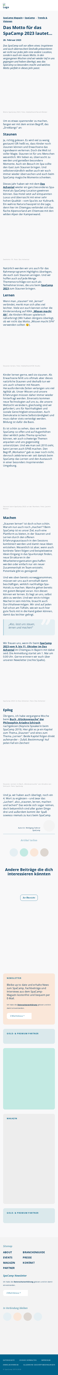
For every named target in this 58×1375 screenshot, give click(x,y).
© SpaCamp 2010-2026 (12, 1369)
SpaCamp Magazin (13, 17)
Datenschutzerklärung (27, 1005)
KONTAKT (28, 1262)
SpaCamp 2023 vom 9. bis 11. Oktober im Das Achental (27, 646)
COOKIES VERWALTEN (28, 1360)
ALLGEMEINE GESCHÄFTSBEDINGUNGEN (39, 1365)
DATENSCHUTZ (9, 1360)
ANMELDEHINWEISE (11, 1365)
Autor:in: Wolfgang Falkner (29, 828)
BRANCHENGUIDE (34, 1252)
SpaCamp (30, 17)
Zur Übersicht (29, 897)
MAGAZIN (9, 1262)
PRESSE (27, 1257)
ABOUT (7, 1252)
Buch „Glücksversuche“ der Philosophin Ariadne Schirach (23, 721)
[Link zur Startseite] (6, 7)
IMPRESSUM (46, 1360)
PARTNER (9, 1268)
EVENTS (7, 1257)
